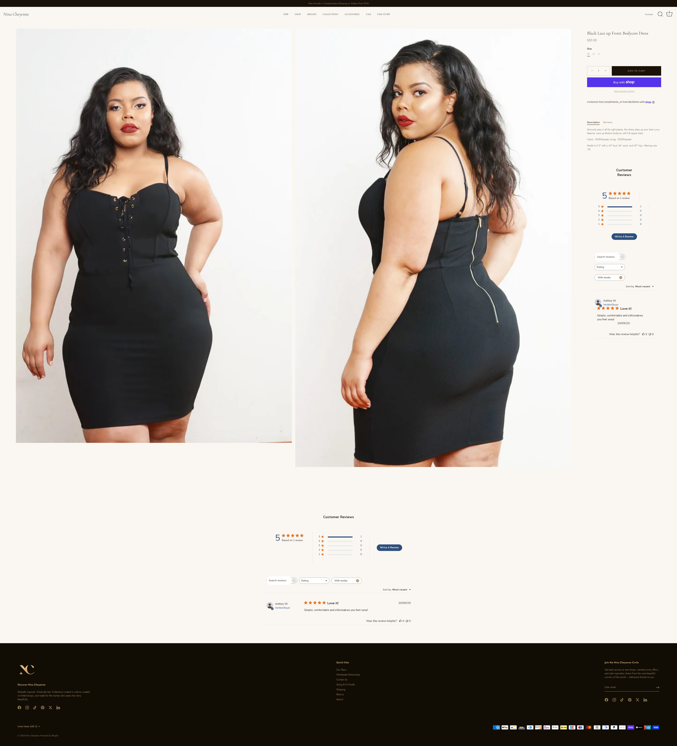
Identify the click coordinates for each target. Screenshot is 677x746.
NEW (286, 14)
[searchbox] (607, 257)
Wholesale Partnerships (348, 674)
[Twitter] (50, 707)
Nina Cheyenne (16, 14)
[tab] (595, 122)
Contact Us (341, 679)
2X (588, 54)
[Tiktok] (35, 707)
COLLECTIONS (330, 14)
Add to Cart (636, 70)
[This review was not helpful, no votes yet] (650, 334)
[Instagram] (27, 707)
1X (599, 54)
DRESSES (311, 14)
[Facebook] (19, 707)
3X (593, 54)
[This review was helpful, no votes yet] (643, 334)
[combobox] (609, 267)
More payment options (624, 91)
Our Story (341, 669)
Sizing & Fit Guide (345, 684)
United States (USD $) (27, 726)
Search (339, 699)
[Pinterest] (42, 707)
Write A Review (624, 236)
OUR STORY (383, 14)
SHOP (298, 14)
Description (593, 122)
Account (649, 14)
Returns (340, 694)
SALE (368, 14)
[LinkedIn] (58, 707)
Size (589, 48)
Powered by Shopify (49, 735)
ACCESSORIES (351, 14)
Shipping (340, 689)
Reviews (607, 122)
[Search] (660, 14)
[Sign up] (657, 687)
